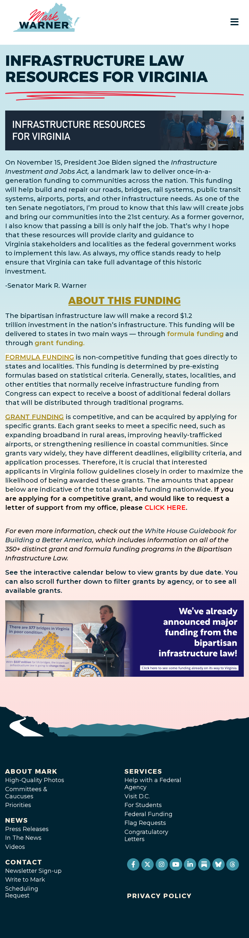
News (16, 820)
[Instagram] (162, 864)
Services (143, 771)
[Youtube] (176, 864)
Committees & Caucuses (26, 793)
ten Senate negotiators (44, 208)
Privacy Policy (159, 895)
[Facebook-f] (133, 864)
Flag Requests (145, 823)
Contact (23, 862)
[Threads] (232, 864)
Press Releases (27, 829)
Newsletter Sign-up (33, 870)
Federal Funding (148, 814)
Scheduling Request (21, 892)
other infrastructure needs (146, 199)
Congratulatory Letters (146, 835)
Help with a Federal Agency (152, 784)
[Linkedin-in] (190, 864)
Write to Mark (25, 879)
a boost (124, 393)
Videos (15, 846)
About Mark (31, 771)
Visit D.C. (137, 796)
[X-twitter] (147, 864)
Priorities (18, 805)
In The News (23, 837)
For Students (143, 805)
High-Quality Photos (34, 780)
